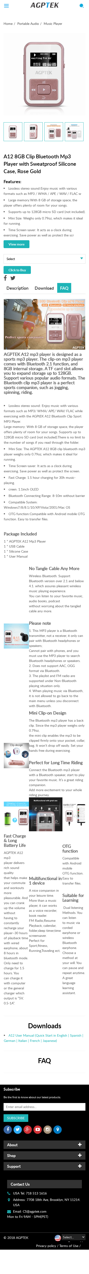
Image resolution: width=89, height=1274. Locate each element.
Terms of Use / (70, 1245)
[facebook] (8, 1129)
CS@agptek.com (35, 1211)
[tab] (44, 1145)
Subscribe (16, 1118)
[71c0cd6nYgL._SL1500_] (53, 131)
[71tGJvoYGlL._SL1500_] (33, 131)
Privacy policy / (47, 1245)
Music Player (53, 23)
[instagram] (47, 1129)
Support (14, 1166)
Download (44, 288)
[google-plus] (27, 1129)
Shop (11, 1155)
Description (17, 288)
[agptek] (44, 5)
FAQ (64, 288)
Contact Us (20, 1184)
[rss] (57, 1129)
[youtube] (37, 1129)
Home (8, 23)
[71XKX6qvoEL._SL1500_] (13, 131)
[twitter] (18, 1129)
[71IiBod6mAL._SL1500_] (74, 131)
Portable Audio (28, 23)
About (12, 1144)
